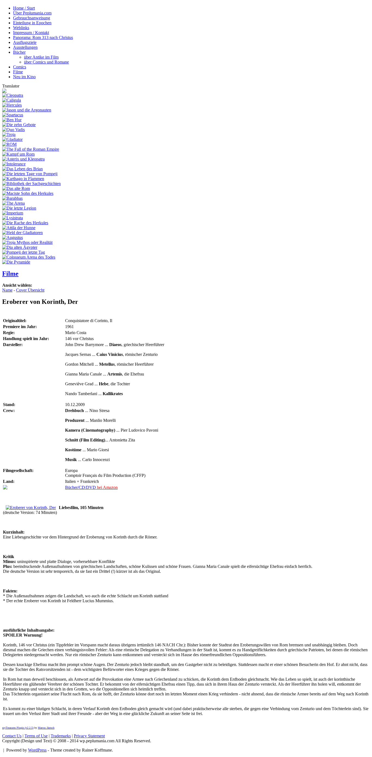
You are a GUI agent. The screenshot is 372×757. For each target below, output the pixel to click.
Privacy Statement (89, 736)
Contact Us (12, 736)
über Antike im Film (41, 57)
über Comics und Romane (46, 62)
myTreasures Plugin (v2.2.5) (17, 727)
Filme (10, 273)
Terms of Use (36, 736)
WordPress (37, 750)
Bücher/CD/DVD (91, 487)
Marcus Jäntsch (46, 727)
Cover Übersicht (30, 290)
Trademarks (61, 736)
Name (7, 290)
